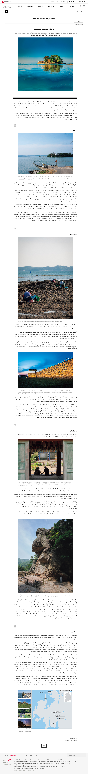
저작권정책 (22, 755)
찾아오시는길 (29, 755)
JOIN (57, 2)
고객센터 (36, 755)
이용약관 (6, 755)
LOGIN (52, 2)
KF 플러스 (81, 2)
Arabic (79, 21)
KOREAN (63, 2)
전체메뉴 (84, 6)
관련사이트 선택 (72, 755)
